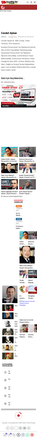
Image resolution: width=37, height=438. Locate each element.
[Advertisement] (18, 126)
